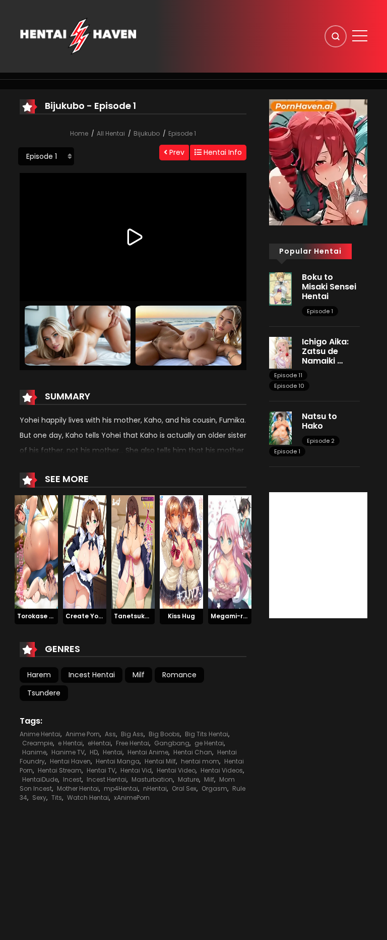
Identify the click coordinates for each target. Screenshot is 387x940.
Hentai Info (222, 152)
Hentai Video (176, 770)
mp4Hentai (121, 788)
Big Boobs (164, 734)
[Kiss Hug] (181, 552)
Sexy (39, 797)
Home (79, 133)
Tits (56, 797)
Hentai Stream (60, 770)
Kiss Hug (181, 616)
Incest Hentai (92, 675)
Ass (110, 734)
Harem (39, 675)
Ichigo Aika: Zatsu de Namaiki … (325, 351)
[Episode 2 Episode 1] (46, 156)
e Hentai (70, 743)
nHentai (155, 788)
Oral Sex (184, 788)
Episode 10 (289, 386)
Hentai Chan (192, 752)
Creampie (37, 743)
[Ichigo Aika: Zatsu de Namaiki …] (280, 352)
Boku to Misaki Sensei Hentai (329, 286)
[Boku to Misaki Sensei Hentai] (280, 288)
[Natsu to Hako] (280, 428)
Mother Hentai (78, 788)
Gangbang (171, 743)
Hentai (112, 752)
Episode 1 (182, 133)
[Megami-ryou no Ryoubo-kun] (229, 552)
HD (94, 752)
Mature (188, 779)
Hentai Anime (147, 752)
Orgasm (214, 788)
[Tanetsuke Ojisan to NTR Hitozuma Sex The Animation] (133, 552)
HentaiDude (40, 779)
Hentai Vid (136, 770)
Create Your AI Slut (96, 616)
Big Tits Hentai (206, 734)
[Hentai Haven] (78, 36)
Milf (139, 675)
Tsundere (43, 693)
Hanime (34, 752)
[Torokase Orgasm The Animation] (36, 552)
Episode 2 (321, 441)
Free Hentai (132, 743)
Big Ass (132, 734)
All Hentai (111, 133)
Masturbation (152, 779)
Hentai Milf (160, 761)
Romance (179, 675)
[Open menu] (359, 35)
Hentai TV (101, 770)
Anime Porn (83, 734)
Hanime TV (68, 752)
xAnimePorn (132, 797)
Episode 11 (288, 375)
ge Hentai (209, 743)
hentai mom (200, 761)
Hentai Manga (118, 761)
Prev (175, 152)
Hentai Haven (70, 761)
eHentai (99, 743)
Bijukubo (147, 133)
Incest (72, 779)
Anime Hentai (40, 734)
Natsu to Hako (319, 421)
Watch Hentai (88, 797)
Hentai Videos (222, 770)
